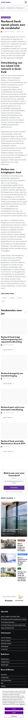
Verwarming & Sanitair (22, 554)
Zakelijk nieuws (5, 662)
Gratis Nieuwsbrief (6, 680)
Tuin (19, 568)
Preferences (14, 716)
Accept (14, 709)
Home (3, 8)
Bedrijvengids (4, 665)
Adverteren (4, 674)
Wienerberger (4, 646)
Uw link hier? (4, 649)
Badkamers (21, 540)
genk (3, 301)
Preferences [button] (22, 704)
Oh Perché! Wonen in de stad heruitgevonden (13, 625)
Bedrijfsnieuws (11, 8)
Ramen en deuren (5, 640)
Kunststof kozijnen (6, 643)
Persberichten (5, 677)
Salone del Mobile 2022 (7, 628)
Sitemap (3, 686)
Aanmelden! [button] (14, 487)
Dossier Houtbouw (6, 638)
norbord (4, 298)
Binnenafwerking (7, 504)
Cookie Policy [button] (12, 702)
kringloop (12, 298)
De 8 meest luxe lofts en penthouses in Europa (13, 619)
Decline (14, 712)
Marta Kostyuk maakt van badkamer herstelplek (21, 547)
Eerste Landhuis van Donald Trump (10, 616)
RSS (2, 683)
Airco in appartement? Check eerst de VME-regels (22, 561)
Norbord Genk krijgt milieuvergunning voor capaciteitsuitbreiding (11, 339)
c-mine (19, 298)
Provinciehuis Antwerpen (7, 622)
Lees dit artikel (7, 349)
